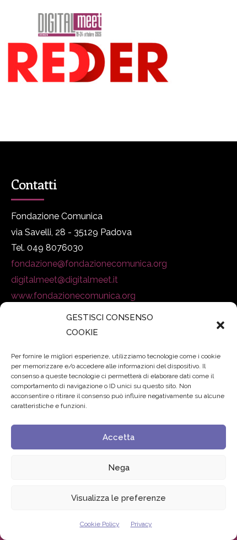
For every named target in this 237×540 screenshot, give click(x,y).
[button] (220, 325)
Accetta (118, 437)
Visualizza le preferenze (118, 498)
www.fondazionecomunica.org (73, 295)
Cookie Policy (100, 524)
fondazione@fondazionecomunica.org (89, 263)
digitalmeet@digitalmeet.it (64, 279)
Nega (119, 468)
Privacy (141, 524)
